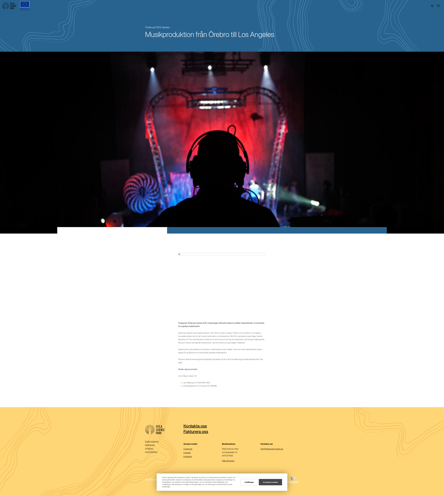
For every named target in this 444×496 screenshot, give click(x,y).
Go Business (153, 445)
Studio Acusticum (155, 441)
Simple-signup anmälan (188, 369)
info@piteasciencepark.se (275, 449)
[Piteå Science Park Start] (164, 429)
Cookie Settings (151, 452)
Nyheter (166, 27)
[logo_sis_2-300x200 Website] (293, 482)
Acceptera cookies (270, 482)
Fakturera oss (195, 431)
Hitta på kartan (228, 461)
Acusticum (152, 448)
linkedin (190, 453)
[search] (432, 6)
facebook (191, 449)
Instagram (191, 456)
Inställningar (249, 482)
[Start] (9, 5)
